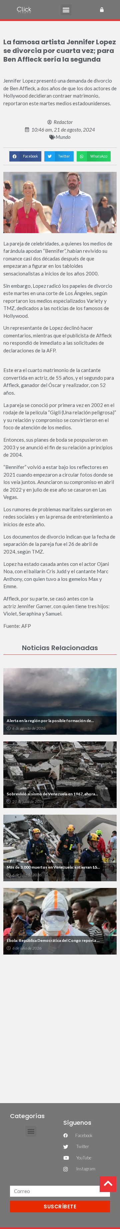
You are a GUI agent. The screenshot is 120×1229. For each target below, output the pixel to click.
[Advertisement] (60, 1024)
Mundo (63, 137)
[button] (66, 9)
